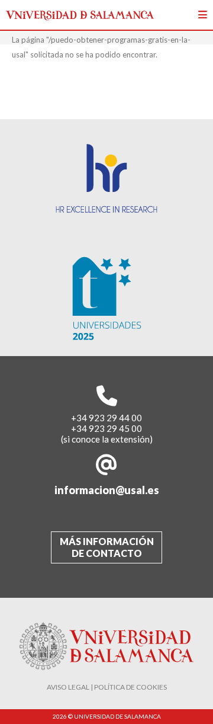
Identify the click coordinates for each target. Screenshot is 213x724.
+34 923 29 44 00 (106, 417)
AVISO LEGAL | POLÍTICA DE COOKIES (107, 687)
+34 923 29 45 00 (106, 428)
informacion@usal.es (106, 489)
